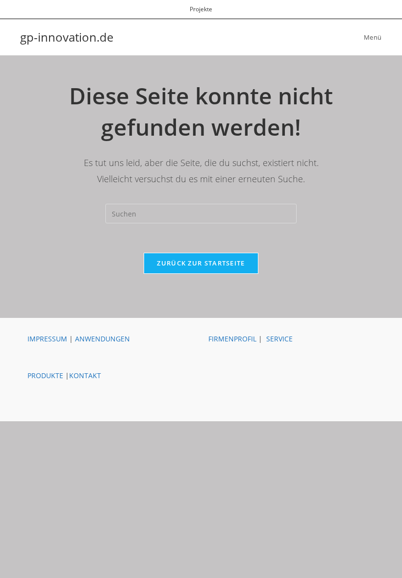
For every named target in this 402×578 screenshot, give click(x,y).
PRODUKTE (45, 375)
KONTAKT (85, 375)
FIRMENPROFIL (232, 338)
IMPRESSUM (47, 338)
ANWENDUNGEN (102, 338)
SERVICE (279, 338)
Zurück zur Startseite (201, 263)
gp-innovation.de (66, 37)
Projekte (201, 9)
